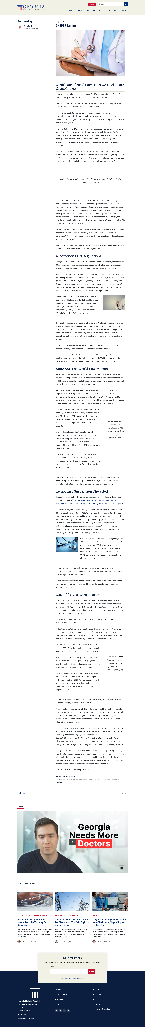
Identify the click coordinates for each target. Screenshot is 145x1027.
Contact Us (96, 1004)
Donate (58, 989)
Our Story (96, 989)
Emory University (80, 780)
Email (52, 967)
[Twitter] (60, 1010)
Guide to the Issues (62, 994)
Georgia (115, 780)
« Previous (23, 793)
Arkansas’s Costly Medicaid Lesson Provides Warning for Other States (32, 922)
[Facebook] (56, 1010)
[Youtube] (68, 1010)
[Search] (126, 4)
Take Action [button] (112, 11)
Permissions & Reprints (101, 1009)
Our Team (96, 999)
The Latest (59, 999)
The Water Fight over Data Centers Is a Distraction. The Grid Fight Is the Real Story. (72, 922)
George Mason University (100, 780)
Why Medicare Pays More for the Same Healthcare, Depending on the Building (109, 922)
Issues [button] (71, 11)
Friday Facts (59, 1004)
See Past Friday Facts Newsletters (72, 978)
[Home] (31, 7)
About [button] (123, 11)
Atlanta (59, 780)
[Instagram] (64, 1010)
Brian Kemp (67, 780)
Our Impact (96, 994)
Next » (123, 793)
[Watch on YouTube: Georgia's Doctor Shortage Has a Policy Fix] (72, 842)
